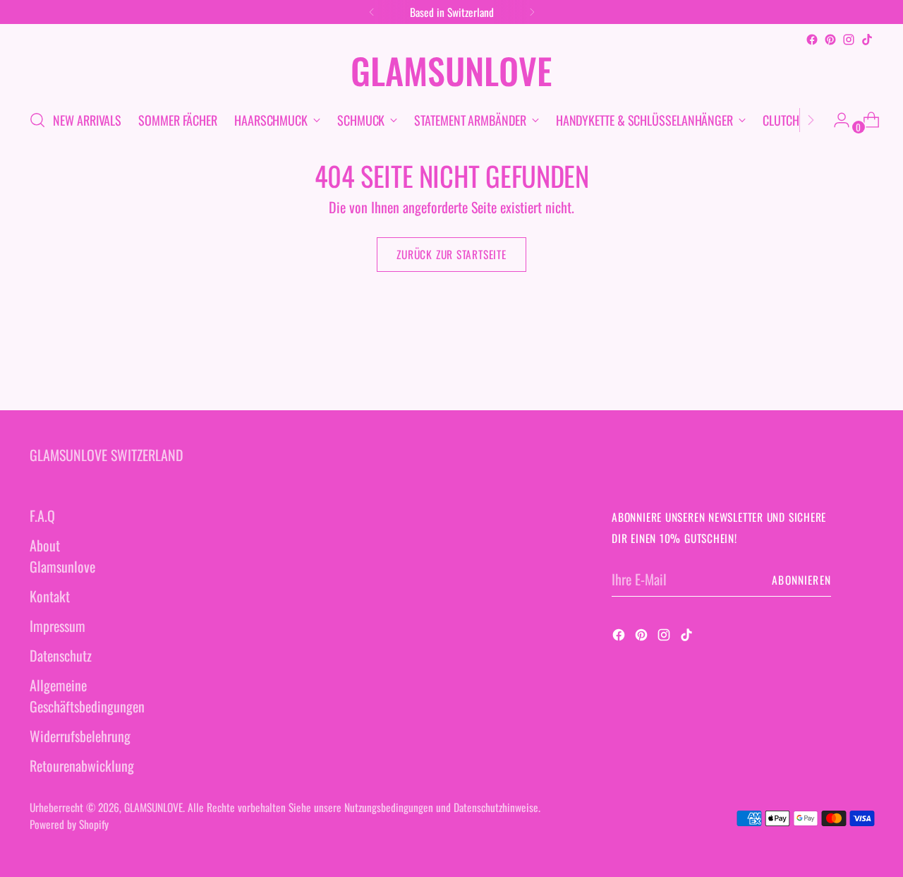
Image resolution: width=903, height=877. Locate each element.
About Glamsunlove (62, 556)
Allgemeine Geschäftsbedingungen (87, 695)
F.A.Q (42, 515)
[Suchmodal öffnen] (37, 120)
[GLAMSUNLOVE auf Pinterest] (830, 39)
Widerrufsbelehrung (80, 735)
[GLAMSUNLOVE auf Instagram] (848, 39)
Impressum (57, 625)
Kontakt (50, 596)
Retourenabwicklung (82, 765)
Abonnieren (801, 579)
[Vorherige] (371, 12)
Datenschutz (61, 655)
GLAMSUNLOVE (153, 807)
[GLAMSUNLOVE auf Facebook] (812, 39)
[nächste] (531, 12)
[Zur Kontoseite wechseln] (836, 120)
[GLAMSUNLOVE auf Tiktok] (867, 39)
